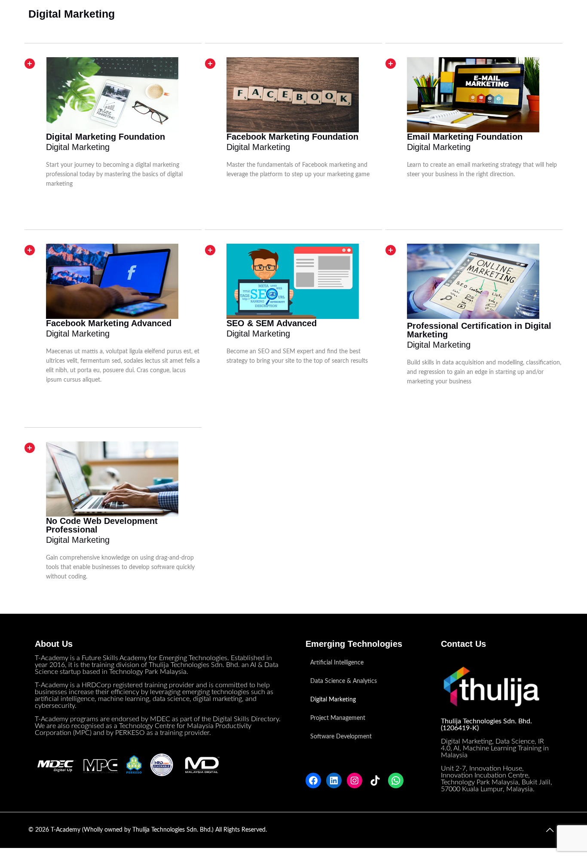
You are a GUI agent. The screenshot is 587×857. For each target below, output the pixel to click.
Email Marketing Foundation (465, 136)
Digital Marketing (333, 700)
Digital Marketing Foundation (105, 136)
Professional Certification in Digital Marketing (479, 330)
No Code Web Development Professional (102, 525)
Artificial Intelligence (337, 663)
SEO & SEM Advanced (271, 323)
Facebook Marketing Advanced (108, 323)
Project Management (337, 718)
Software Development (341, 737)
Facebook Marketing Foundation (292, 136)
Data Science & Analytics (343, 681)
